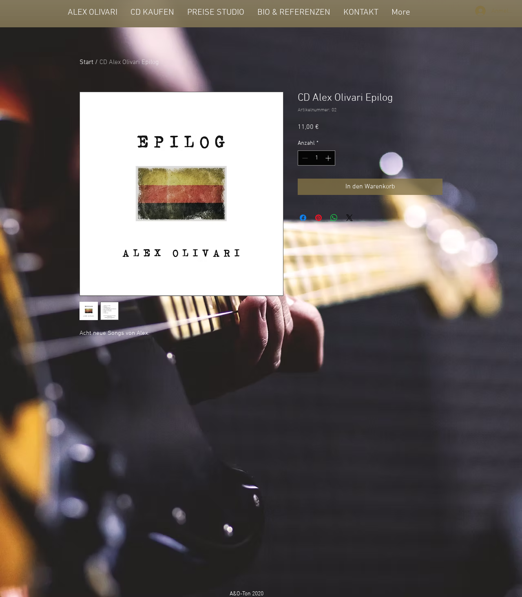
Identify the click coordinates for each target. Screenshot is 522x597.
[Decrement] (304, 158)
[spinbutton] (316, 158)
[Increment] (329, 158)
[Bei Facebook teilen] (303, 218)
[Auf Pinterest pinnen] (318, 218)
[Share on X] (349, 218)
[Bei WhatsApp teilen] (334, 218)
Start (86, 62)
